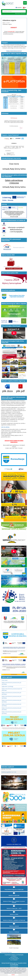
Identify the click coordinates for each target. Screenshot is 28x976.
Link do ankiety (5, 427)
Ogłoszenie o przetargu (7, 686)
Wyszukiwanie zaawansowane (20, 13)
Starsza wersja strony (6, 952)
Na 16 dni (13, 772)
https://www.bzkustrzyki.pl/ (14, 51)
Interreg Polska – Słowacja (10, 193)
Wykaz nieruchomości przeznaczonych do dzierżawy (12, 689)
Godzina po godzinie (6, 772)
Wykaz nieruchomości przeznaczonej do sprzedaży (11, 683)
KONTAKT (19, 7)
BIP (25, 7)
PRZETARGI (4, 680)
